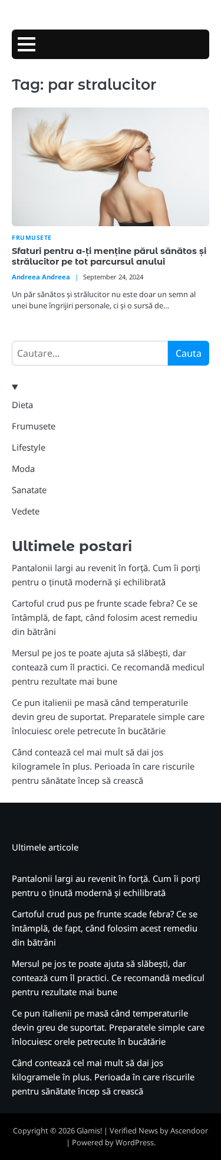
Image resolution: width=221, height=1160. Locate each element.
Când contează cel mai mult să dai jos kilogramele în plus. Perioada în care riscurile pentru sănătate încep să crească (103, 766)
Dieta (22, 404)
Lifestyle (28, 447)
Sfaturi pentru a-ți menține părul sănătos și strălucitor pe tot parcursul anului (109, 256)
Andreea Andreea (41, 276)
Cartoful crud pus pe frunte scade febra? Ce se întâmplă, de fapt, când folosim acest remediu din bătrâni (104, 617)
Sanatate (29, 490)
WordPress (135, 1142)
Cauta (189, 353)
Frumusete (32, 237)
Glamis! (89, 1130)
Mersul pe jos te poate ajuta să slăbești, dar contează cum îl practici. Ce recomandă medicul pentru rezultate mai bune (108, 667)
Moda (23, 468)
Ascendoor (189, 1130)
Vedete (25, 511)
